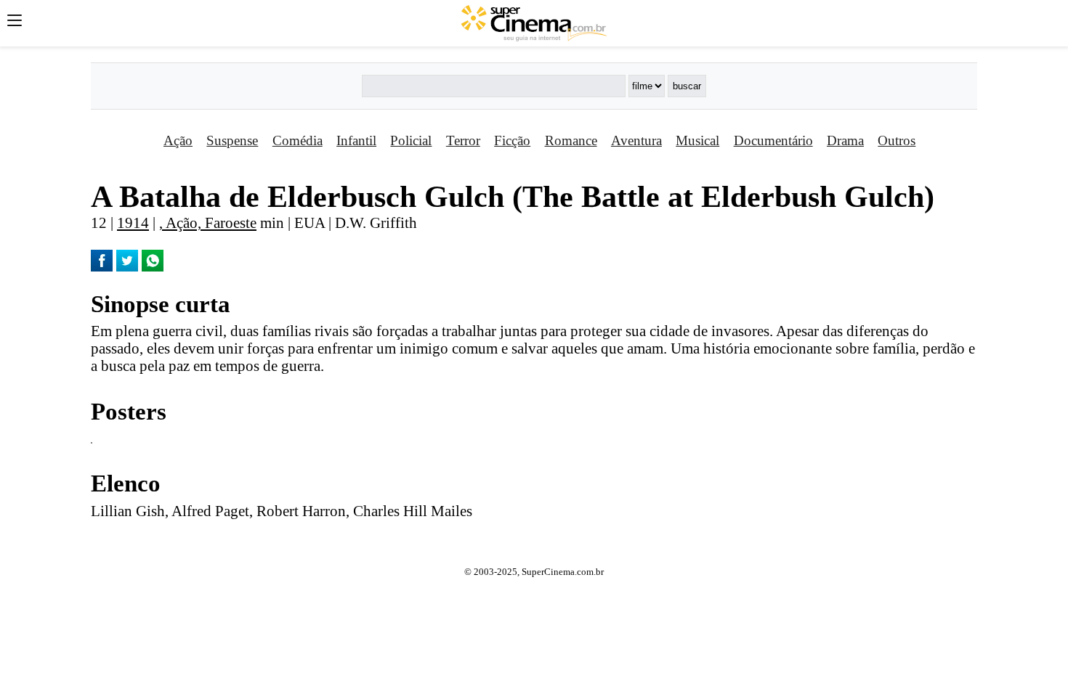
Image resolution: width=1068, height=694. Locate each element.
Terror (463, 140)
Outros (896, 140)
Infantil (356, 140)
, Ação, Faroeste (207, 222)
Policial (411, 140)
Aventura (636, 140)
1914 (133, 222)
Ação (178, 140)
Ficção (512, 140)
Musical (697, 140)
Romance (571, 140)
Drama (845, 140)
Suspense (232, 140)
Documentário (773, 140)
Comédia (297, 140)
